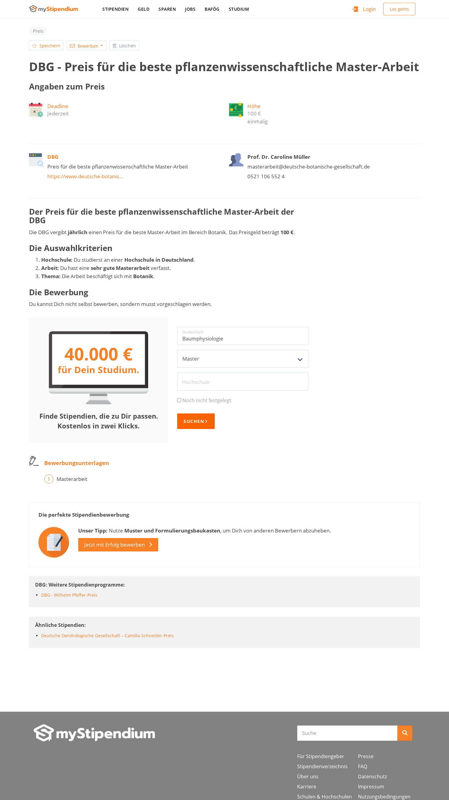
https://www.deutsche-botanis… (85, 176)
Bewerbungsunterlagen (76, 463)
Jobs (190, 9)
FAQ (362, 766)
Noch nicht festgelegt (206, 400)
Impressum (371, 786)
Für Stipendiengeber (320, 756)
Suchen (194, 421)
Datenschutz (372, 776)
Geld (143, 9)
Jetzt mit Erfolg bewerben (114, 544)
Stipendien (115, 9)
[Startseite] (55, 8)
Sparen (167, 9)
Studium (239, 9)
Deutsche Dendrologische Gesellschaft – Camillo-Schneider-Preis (107, 635)
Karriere (306, 786)
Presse (366, 756)
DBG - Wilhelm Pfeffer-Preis (69, 595)
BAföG (212, 9)
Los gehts (399, 9)
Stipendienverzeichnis (322, 766)
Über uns (308, 776)
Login (369, 9)
